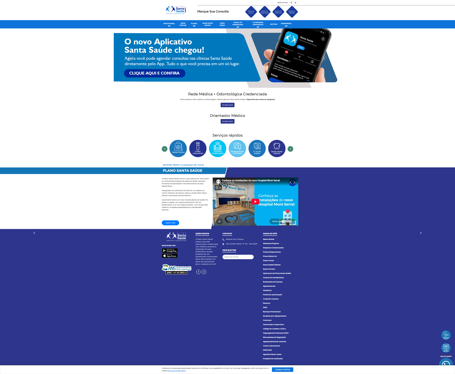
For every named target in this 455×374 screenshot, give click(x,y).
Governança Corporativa (273, 332)
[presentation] (164, 157)
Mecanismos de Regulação (274, 345)
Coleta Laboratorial (271, 354)
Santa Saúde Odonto (272, 273)
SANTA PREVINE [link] (183, 24)
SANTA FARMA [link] (222, 24)
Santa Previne (269, 277)
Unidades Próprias (271, 251)
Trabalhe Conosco (271, 307)
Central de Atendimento (273, 285)
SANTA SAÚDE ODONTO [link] (207, 24)
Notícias (266, 311)
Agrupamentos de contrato (274, 349)
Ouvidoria (267, 298)
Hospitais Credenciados (273, 256)
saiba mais (170, 231)
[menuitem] (183, 24)
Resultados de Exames (272, 290)
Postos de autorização (272, 303)
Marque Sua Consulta (213, 11)
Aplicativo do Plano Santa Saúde (277, 281)
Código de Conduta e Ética (274, 337)
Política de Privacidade (176, 371)
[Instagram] (295, 2)
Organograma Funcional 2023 (276, 341)
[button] (131, 62)
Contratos (267, 328)
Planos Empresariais (272, 260)
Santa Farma (268, 268)
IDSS (265, 315)
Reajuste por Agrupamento (274, 324)
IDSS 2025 (267, 358)
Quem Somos (268, 247)
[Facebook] (291, 2)
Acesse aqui (227, 113)
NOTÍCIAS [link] (273, 24)
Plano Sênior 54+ (270, 264)
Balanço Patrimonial (272, 320)
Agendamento (269, 294)
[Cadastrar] (257, 265)
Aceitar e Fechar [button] (282, 370)
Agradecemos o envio (272, 362)
